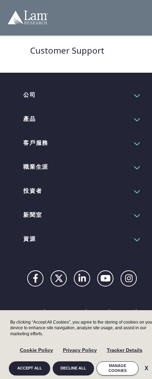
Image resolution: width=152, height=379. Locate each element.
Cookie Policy (36, 350)
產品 (29, 118)
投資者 (32, 190)
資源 (29, 238)
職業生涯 (35, 166)
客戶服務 (35, 142)
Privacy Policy (80, 350)
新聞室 (32, 214)
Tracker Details (124, 350)
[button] (82, 95)
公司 (29, 94)
